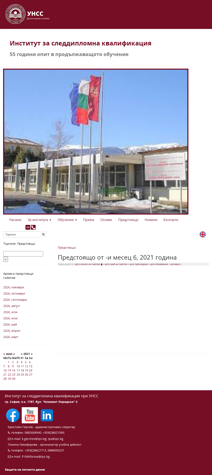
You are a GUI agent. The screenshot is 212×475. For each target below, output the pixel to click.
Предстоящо (67, 247)
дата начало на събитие (88, 264)
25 (22, 374)
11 (22, 366)
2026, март (10, 337)
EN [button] (27, 227)
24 (18, 374)
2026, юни (10, 318)
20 (30, 370)
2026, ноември (13, 287)
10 (18, 366)
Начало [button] (15, 219)
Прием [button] (88, 219)
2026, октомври (14, 293)
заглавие (175, 264)
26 (26, 374)
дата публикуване (139, 264)
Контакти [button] (171, 219)
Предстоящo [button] (128, 219)
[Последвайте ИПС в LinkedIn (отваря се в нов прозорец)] (47, 415)
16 (13, 370)
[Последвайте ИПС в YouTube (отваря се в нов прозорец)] (30, 415)
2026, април (11, 331)
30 (13, 379)
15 (9, 370)
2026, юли (10, 312)
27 (30, 374)
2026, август (11, 306)
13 (30, 366)
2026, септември (15, 300)
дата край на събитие (116, 264)
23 (13, 374)
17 (18, 370)
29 (9, 379)
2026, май (10, 324)
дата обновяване (159, 264)
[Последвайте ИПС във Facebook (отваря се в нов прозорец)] (13, 415)
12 (26, 366)
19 (26, 370)
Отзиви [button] (106, 219)
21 (5, 374)
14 (5, 370)
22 (9, 374)
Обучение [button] (66, 219)
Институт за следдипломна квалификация (81, 43)
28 (5, 379)
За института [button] (38, 219)
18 (22, 370)
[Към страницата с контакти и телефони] (33, 227)
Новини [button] (151, 219)
